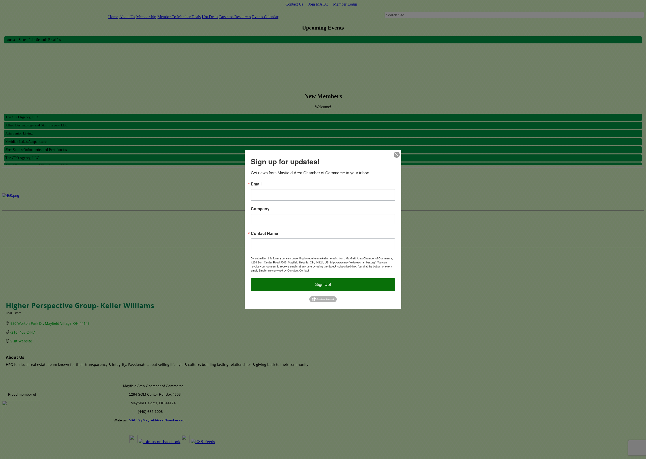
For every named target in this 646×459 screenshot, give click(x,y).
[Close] (397, 155)
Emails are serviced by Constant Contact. (284, 270)
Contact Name (264, 233)
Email (256, 184)
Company (260, 209)
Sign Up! (323, 284)
